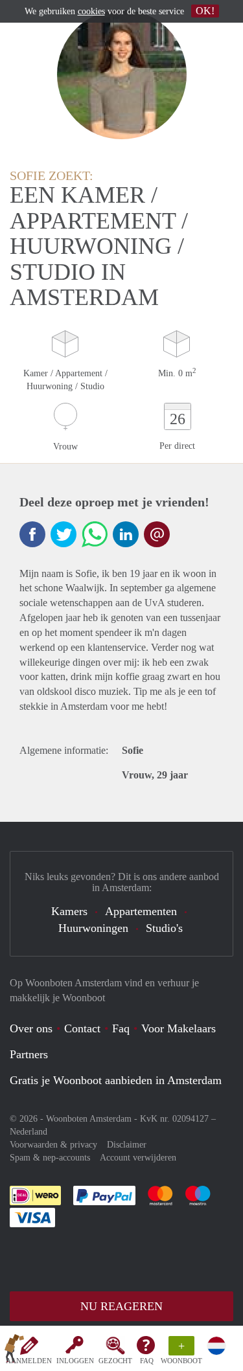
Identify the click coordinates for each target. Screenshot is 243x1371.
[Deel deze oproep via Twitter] (63, 534)
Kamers (69, 911)
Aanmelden (29, 1361)
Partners (29, 1054)
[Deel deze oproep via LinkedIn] (126, 534)
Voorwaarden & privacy (53, 1145)
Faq (121, 1028)
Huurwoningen (93, 928)
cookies (91, 11)
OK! (205, 10)
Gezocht (115, 1361)
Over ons (31, 1028)
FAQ (147, 1361)
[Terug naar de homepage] (14, 1351)
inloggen (75, 1361)
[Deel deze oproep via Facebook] (32, 534)
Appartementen (141, 911)
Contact (82, 1028)
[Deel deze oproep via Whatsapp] (95, 534)
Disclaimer (126, 1145)
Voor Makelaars (178, 1028)
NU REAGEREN (121, 1306)
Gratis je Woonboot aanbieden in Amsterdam (116, 1080)
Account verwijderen (138, 1157)
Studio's (164, 928)
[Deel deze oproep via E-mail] (157, 534)
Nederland (28, 1132)
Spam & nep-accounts (50, 1157)
